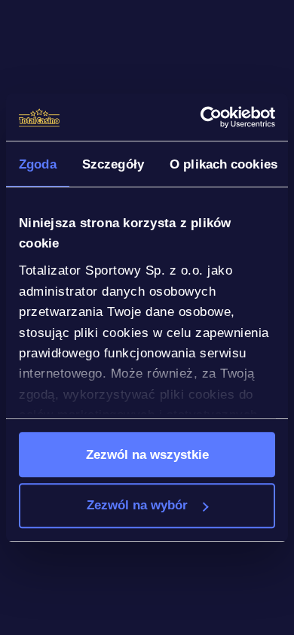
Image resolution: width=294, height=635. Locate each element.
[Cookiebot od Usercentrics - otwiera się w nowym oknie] (209, 117)
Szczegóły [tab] (113, 164)
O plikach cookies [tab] (223, 164)
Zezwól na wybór (137, 505)
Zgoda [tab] (38, 164)
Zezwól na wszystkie (147, 454)
